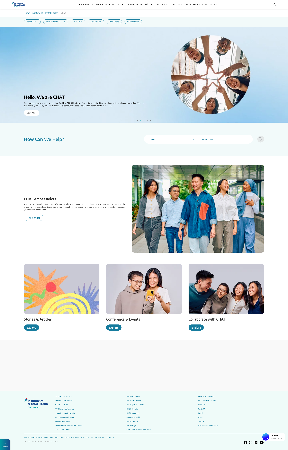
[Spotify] (160, 372)
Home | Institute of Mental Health (41, 12)
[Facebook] (153, 372)
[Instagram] (149, 372)
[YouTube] (157, 372)
